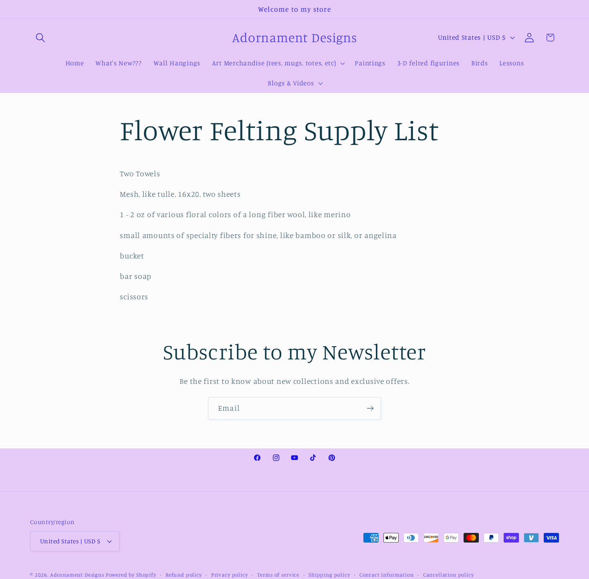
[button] (40, 37)
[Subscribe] (370, 408)
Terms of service (278, 574)
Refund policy (183, 574)
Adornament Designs (77, 574)
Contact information (386, 574)
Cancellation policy (448, 574)
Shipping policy (329, 574)
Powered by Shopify (131, 574)
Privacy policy (229, 574)
